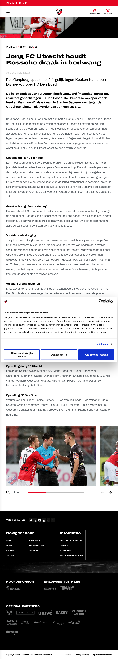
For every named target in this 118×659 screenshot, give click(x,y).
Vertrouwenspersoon (71, 555)
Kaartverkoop (36, 545)
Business (33, 550)
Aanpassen (57, 354)
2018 (31, 46)
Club (8, 540)
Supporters (12, 555)
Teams (9, 545)
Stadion (10, 550)
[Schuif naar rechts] (110, 492)
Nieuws (23, 46)
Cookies (68, 654)
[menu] (8, 12)
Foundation (34, 540)
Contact (64, 545)
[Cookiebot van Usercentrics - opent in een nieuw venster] (101, 301)
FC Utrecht (11, 46)
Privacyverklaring (82, 654)
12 (36, 46)
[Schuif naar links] (102, 492)
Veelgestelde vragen (71, 540)
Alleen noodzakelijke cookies (22, 354)
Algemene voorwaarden (102, 654)
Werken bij (65, 550)
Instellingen (102, 344)
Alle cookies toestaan (96, 354)
